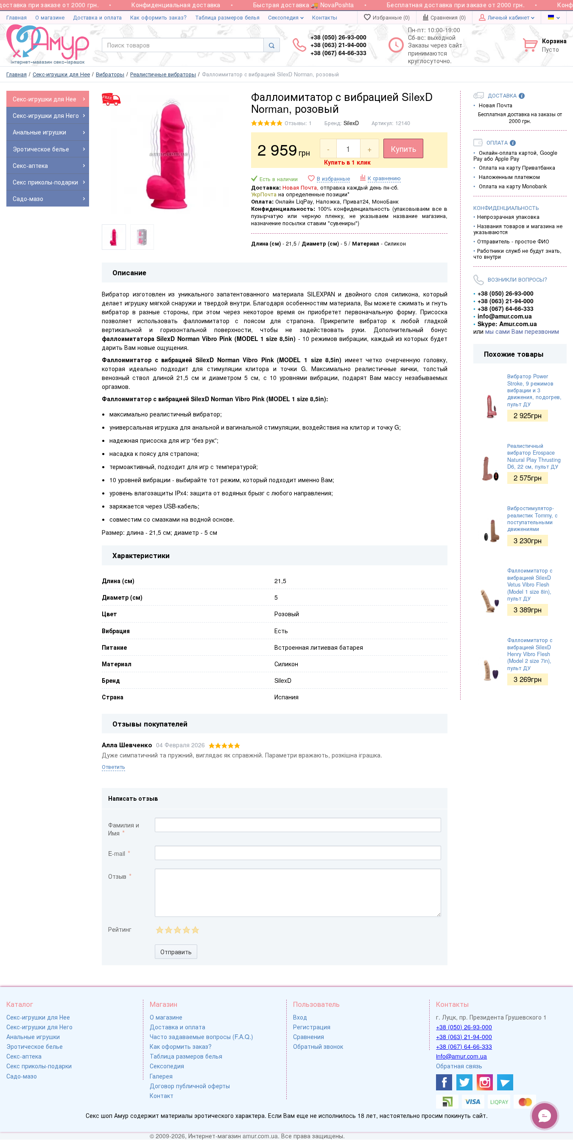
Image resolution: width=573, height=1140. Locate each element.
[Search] (271, 45)
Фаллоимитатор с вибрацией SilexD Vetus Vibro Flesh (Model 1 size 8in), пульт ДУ (529, 584)
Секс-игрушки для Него (39, 1027)
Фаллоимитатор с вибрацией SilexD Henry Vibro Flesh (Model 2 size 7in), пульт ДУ (529, 653)
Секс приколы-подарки (39, 1066)
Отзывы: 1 (298, 123)
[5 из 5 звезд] (194, 929)
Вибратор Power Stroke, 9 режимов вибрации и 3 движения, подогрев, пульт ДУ (534, 390)
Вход (300, 1017)
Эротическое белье (34, 1046)
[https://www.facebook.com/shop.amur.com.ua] (444, 1082)
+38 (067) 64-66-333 (464, 1046)
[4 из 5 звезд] (186, 929)
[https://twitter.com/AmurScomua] (464, 1082)
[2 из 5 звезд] (168, 929)
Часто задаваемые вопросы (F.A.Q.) (201, 1036)
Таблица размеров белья (227, 17)
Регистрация (311, 1027)
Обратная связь (459, 1066)
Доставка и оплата (97, 17)
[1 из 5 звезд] (159, 929)
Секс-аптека (24, 1056)
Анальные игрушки (33, 1036)
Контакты (324, 17)
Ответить (113, 767)
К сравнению (384, 178)
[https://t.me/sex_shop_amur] (505, 1082)
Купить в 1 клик (347, 162)
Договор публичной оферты (190, 1085)
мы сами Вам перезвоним (522, 331)
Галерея (161, 1076)
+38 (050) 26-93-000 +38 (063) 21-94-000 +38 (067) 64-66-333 (338, 44)
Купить (403, 148)
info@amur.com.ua (461, 1056)
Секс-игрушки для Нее (38, 1017)
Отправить (176, 951)
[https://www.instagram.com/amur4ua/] (485, 1082)
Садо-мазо (21, 1076)
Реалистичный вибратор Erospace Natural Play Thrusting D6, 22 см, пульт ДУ (534, 456)
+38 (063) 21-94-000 (464, 1036)
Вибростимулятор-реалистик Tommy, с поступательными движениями (532, 518)
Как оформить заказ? (158, 17)
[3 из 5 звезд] (177, 929)
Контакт (161, 1095)
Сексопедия (284, 17)
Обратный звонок (318, 1046)
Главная (16, 17)
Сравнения (308, 1036)
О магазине (49, 17)
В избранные (333, 178)
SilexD (351, 123)
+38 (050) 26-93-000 (464, 1027)
